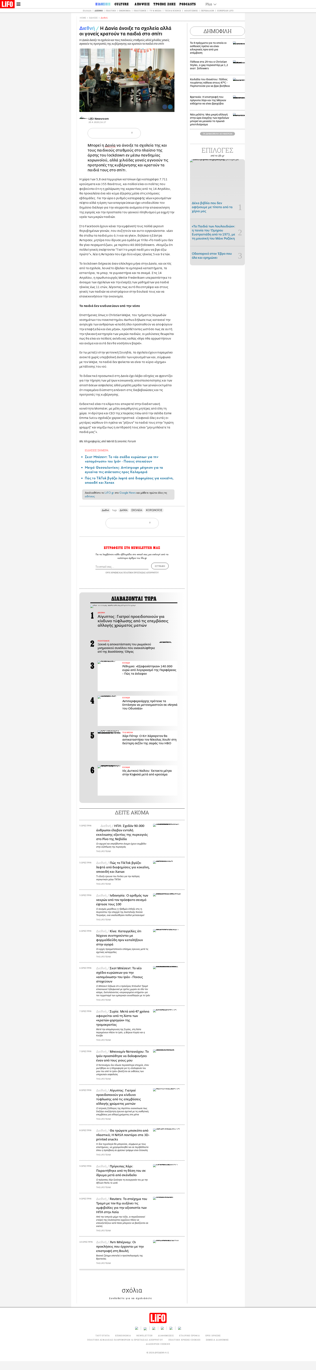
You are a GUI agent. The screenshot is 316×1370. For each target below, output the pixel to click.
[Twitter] (170, 106)
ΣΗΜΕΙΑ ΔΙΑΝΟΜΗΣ (217, 1339)
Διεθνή (99, 10)
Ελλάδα (87, 10)
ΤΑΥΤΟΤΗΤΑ (102, 1335)
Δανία (110, 145)
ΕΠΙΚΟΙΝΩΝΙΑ (123, 1335)
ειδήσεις (90, 496)
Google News (127, 492)
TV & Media (155, 10)
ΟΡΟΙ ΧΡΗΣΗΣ (112, 572)
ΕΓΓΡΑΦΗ (160, 566)
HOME (83, 18)
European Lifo (225, 10)
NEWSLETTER (144, 1335)
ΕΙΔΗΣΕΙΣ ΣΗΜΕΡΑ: (97, 450)
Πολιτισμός (140, 10)
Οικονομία (125, 10)
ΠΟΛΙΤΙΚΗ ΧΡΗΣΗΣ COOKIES (184, 1339)
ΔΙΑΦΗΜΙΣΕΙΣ (166, 1335)
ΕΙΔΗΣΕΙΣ (93, 18)
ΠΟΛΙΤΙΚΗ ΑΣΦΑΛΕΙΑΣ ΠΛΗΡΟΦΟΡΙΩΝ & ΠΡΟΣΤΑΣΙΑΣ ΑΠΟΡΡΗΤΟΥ (125, 1339)
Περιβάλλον (207, 10)
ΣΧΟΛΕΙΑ (136, 510)
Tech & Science (173, 10)
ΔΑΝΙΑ (123, 510)
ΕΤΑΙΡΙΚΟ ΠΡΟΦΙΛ (189, 1335)
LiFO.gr (109, 492)
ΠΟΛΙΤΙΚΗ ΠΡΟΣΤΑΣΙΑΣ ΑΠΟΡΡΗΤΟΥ (141, 572)
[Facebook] (164, 106)
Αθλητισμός (191, 10)
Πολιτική (111, 10)
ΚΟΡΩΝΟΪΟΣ (154, 510)
